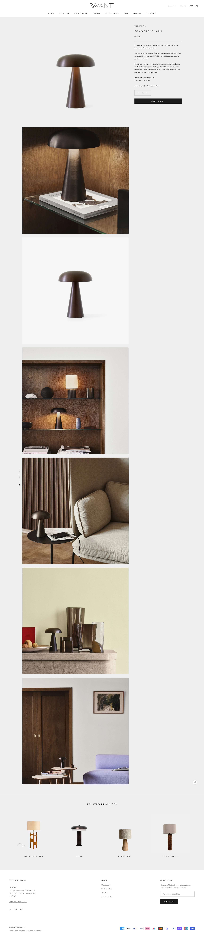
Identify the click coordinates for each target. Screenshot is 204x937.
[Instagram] (16, 909)
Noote (79, 856)
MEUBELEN (64, 13)
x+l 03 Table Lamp (33, 856)
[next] (196, 835)
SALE (126, 13)
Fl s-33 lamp (125, 856)
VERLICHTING (81, 13)
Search (182, 6)
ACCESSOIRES (112, 13)
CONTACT (151, 13)
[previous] (7, 835)
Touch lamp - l (171, 856)
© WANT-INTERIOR (17, 927)
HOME (51, 13)
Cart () (194, 6)
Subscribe (168, 902)
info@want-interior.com (18, 901)
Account (172, 6)
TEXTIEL (96, 13)
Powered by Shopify (33, 931)
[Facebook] (10, 909)
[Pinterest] (21, 909)
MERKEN (137, 13)
